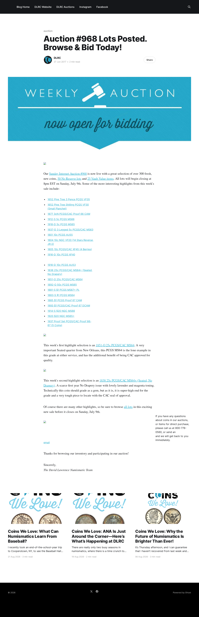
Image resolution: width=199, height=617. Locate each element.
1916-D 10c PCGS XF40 (61, 254)
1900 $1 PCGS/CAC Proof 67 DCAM (69, 305)
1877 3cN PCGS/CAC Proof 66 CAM (69, 213)
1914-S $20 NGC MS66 (61, 310)
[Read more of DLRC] (48, 60)
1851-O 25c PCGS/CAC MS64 (65, 279)
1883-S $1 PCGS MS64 (61, 295)
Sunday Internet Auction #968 (68, 173)
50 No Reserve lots (69, 178)
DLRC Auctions (65, 6)
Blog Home (23, 6)
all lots (128, 407)
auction (48, 30)
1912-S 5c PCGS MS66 (61, 219)
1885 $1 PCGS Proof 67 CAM (65, 300)
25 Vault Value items (100, 178)
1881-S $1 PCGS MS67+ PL (63, 289)
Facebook (102, 6)
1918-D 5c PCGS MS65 (61, 224)
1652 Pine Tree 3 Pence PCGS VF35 (69, 199)
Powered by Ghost (182, 592)
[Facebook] (97, 591)
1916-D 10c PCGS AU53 (62, 264)
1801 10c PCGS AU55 (60, 234)
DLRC (57, 57)
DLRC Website (43, 6)
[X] (91, 591)
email (47, 442)
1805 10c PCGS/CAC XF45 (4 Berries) (70, 249)
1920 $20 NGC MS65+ (61, 316)
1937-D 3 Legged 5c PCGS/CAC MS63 (70, 229)
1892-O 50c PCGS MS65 (62, 284)
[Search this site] (189, 6)
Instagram (85, 6)
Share (149, 59)
